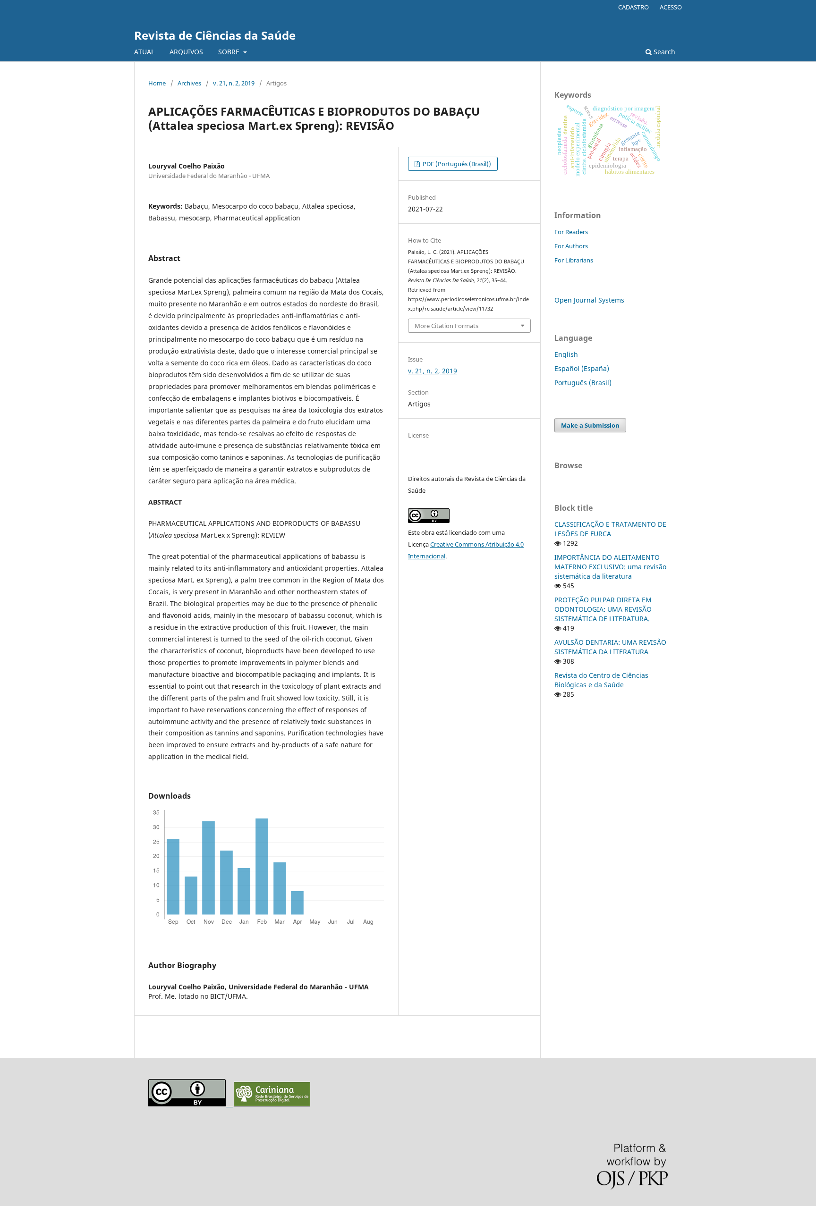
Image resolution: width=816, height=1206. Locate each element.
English (566, 354)
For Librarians (573, 260)
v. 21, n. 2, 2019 (234, 83)
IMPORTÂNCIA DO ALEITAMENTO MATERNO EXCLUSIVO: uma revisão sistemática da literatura (610, 567)
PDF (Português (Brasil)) (456, 164)
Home (157, 83)
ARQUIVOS (186, 51)
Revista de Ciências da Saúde (215, 35)
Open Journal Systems (589, 299)
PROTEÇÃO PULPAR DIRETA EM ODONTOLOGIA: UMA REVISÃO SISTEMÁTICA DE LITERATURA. (603, 609)
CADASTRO (633, 7)
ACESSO (671, 7)
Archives (189, 83)
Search (663, 51)
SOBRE (229, 51)
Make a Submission (590, 425)
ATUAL (144, 51)
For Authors (571, 246)
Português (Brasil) (583, 382)
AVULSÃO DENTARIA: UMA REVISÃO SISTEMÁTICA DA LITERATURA (610, 647)
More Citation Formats (446, 325)
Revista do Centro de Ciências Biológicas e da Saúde (601, 680)
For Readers (571, 232)
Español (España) (581, 368)
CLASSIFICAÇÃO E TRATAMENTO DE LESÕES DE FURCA (610, 529)
